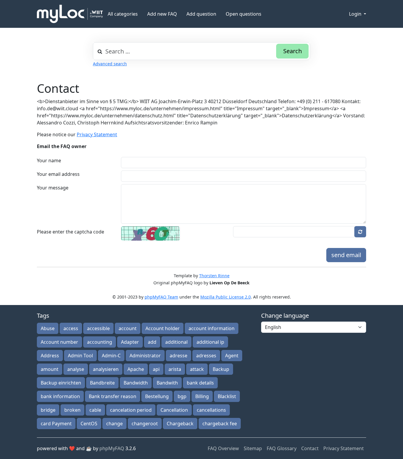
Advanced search (110, 64)
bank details (200, 382)
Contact (310, 448)
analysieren (106, 369)
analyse (75, 369)
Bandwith (167, 382)
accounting (99, 342)
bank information (60, 396)
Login (356, 14)
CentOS (89, 423)
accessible (98, 328)
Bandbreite (102, 382)
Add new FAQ (162, 14)
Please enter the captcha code (70, 231)
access (70, 328)
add (152, 342)
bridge (48, 410)
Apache (135, 369)
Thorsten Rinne (214, 275)
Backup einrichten (61, 382)
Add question (201, 14)
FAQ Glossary (281, 448)
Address (50, 355)
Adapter (130, 342)
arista (174, 369)
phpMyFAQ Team (161, 297)
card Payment (56, 423)
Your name (49, 160)
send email (346, 255)
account (128, 328)
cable (95, 410)
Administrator (145, 355)
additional (176, 342)
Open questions (243, 14)
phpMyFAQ (111, 448)
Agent (231, 355)
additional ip (210, 342)
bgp (182, 396)
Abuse (48, 328)
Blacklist (227, 396)
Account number (59, 342)
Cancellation (174, 410)
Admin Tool (80, 355)
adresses (206, 355)
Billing (202, 396)
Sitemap (253, 448)
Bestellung (157, 396)
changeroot (145, 423)
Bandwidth (136, 382)
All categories (123, 14)
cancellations (211, 410)
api (156, 369)
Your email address (58, 174)
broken (72, 410)
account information (212, 328)
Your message (52, 187)
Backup (221, 369)
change (114, 423)
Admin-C (111, 355)
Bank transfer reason (112, 396)
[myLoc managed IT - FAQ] (70, 14)
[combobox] (201, 51)
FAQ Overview (223, 448)
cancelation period (131, 410)
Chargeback (180, 423)
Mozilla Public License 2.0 (225, 297)
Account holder (162, 328)
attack (197, 369)
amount (49, 369)
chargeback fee (219, 423)
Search (292, 51)
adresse (178, 355)
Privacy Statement (97, 134)
